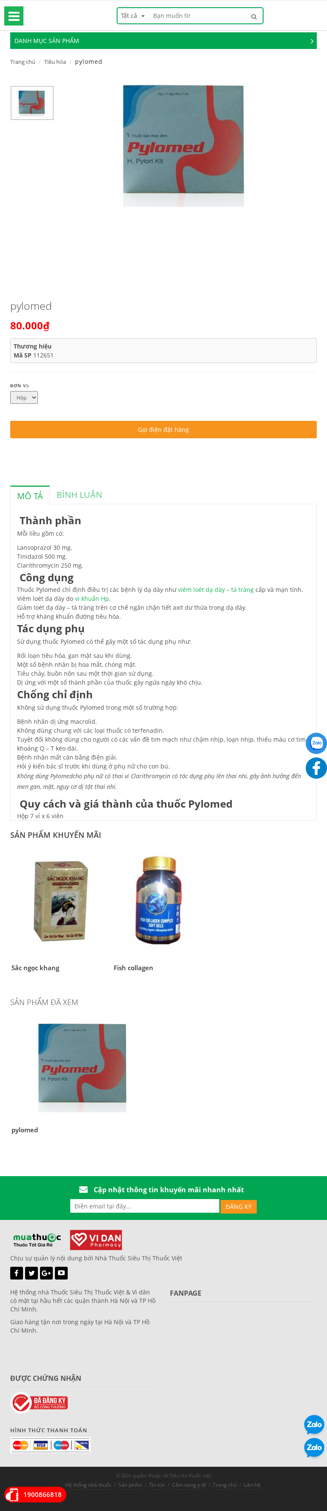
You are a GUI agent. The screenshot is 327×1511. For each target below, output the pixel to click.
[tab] (30, 495)
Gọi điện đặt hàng (163, 430)
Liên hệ (252, 1484)
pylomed (24, 1129)
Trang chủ (22, 62)
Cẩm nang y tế (189, 1484)
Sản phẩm (130, 1484)
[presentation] (30, 496)
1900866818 (42, 1494)
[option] (32, 105)
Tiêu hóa (55, 62)
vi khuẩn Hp (92, 598)
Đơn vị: (20, 385)
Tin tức (157, 1484)
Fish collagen (133, 967)
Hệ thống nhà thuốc (88, 1484)
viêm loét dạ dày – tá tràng (216, 590)
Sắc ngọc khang (35, 967)
